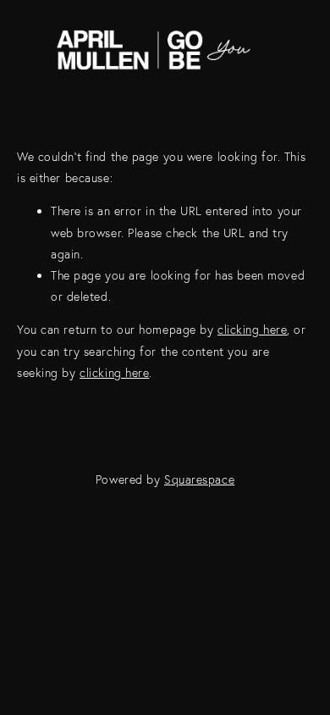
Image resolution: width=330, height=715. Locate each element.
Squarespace (199, 479)
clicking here (252, 329)
